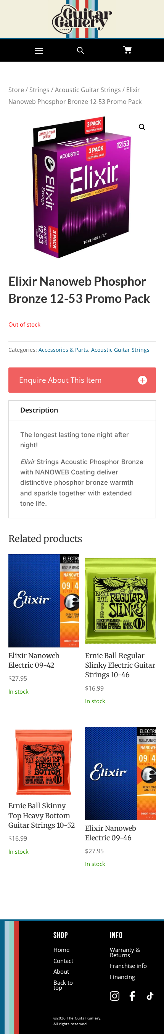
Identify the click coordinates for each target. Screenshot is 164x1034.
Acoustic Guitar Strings (88, 90)
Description (39, 409)
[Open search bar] (80, 49)
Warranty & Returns (125, 952)
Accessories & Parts (63, 349)
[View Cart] (127, 50)
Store (16, 90)
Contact (63, 960)
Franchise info (128, 965)
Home (61, 949)
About (61, 971)
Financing (122, 977)
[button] (142, 127)
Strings (39, 90)
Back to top (63, 985)
